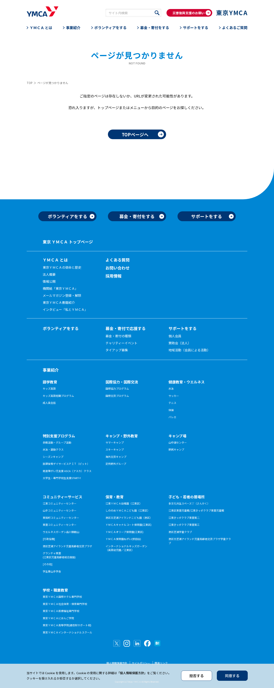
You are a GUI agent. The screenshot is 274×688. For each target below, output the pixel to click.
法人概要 (49, 274)
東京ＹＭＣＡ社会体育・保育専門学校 (65, 604)
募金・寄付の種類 (118, 335)
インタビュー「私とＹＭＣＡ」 (65, 309)
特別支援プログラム (59, 435)
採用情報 (114, 276)
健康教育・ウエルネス (186, 381)
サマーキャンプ (115, 442)
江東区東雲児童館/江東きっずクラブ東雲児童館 (196, 510)
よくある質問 (118, 260)
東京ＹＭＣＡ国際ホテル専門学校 (62, 597)
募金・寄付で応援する (126, 328)
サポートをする (195, 27)
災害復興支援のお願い (189, 12)
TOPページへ (135, 134)
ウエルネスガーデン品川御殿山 (61, 532)
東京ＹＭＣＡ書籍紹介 (59, 302)
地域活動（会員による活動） (189, 350)
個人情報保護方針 (116, 663)
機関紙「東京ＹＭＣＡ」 (60, 288)
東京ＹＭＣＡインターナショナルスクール (67, 632)
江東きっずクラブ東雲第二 (184, 518)
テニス (172, 403)
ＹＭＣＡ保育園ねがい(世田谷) (123, 539)
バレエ (172, 417)
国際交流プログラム (117, 396)
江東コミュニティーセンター (59, 503)
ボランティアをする (110, 27)
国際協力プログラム (117, 388)
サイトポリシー (141, 663)
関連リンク (161, 663)
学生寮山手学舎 (52, 571)
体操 (171, 410)
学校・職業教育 (55, 590)
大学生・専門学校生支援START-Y (62, 478)
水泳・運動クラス (53, 449)
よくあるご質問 (234, 27)
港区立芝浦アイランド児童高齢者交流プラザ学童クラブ (199, 541)
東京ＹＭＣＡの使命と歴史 (62, 267)
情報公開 (49, 281)
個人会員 (174, 335)
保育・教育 (115, 496)
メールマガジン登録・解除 (62, 295)
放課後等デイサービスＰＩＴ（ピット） (66, 464)
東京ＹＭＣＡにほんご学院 (58, 618)
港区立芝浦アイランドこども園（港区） (129, 518)
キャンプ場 (177, 435)
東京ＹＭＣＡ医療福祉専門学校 (61, 611)
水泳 (171, 388)
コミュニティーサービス (62, 496)
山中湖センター (177, 442)
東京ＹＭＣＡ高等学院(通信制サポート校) (67, 625)
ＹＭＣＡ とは (41, 27)
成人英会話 (49, 403)
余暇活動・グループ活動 (57, 442)
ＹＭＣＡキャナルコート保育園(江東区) (128, 525)
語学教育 (50, 381)
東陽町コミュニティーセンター (61, 518)
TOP (29, 83)
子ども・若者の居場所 (186, 496)
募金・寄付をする (154, 27)
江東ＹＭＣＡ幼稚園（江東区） (124, 503)
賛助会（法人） (179, 342)
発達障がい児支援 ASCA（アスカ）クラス (67, 471)
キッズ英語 (49, 388)
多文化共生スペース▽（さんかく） (189, 503)
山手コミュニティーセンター (59, 510)
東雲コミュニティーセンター (59, 525)
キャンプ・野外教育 (122, 435)
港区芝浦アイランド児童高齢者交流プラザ (67, 546)
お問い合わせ (118, 268)
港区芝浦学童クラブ (180, 532)
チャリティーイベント (121, 342)
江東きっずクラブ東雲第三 (184, 525)
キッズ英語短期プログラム (58, 396)
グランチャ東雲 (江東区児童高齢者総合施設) (59, 555)
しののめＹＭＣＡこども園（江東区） (128, 510)
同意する (232, 675)
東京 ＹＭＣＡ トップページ (68, 242)
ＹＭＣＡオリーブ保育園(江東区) (124, 532)
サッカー (173, 396)
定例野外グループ (116, 464)
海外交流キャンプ (116, 457)
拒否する (196, 675)
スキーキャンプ (115, 449)
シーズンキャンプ (53, 457)
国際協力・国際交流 (122, 381)
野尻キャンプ (176, 449)
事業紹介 (73, 27)
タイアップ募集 (117, 350)
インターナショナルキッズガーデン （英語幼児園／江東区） (126, 548)
